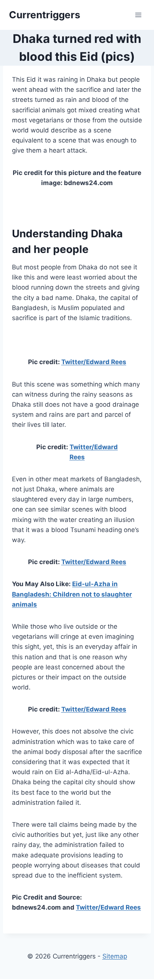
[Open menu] (138, 15)
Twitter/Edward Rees (93, 362)
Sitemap (114, 956)
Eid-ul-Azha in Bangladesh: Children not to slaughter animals (72, 594)
